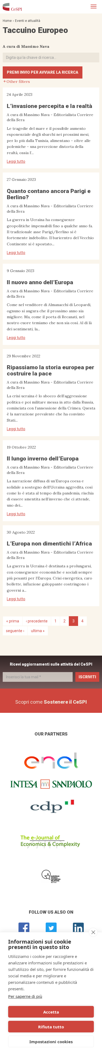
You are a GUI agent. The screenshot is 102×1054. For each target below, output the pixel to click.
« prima (12, 621)
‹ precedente (37, 621)
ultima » (38, 631)
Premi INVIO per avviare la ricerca (42, 72)
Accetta (51, 1012)
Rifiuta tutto (51, 1026)
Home (7, 21)
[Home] (12, 6)
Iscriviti (87, 677)
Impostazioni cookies (51, 1041)
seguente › (15, 631)
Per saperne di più (25, 996)
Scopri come (51, 702)
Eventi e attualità (27, 21)
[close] (93, 932)
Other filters (18, 81)
